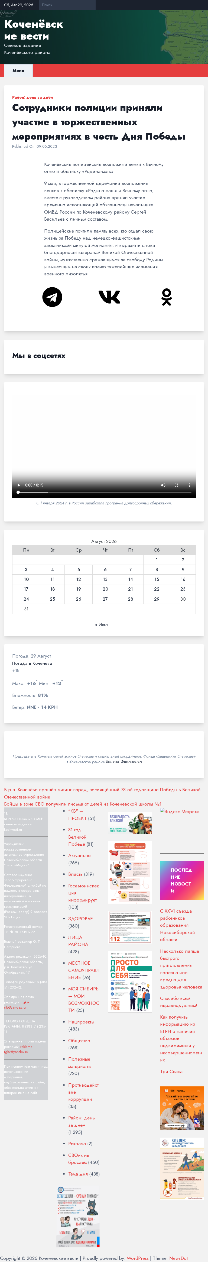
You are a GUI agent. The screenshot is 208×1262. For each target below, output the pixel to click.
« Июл (101, 624)
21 (130, 589)
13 (105, 579)
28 (130, 599)
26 (78, 599)
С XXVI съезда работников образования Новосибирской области (177, 925)
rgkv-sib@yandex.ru (16, 1005)
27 (105, 599)
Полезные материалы (79, 1062)
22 (157, 589)
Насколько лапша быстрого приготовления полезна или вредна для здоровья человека (181, 969)
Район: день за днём (32, 97)
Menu (18, 70)
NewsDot (178, 1258)
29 (157, 599)
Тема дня (78, 1173)
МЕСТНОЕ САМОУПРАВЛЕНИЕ (84, 970)
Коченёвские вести (33, 30)
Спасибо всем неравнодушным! (178, 1002)
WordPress (138, 1258)
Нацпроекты (81, 1021)
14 (130, 579)
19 (78, 589)
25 (52, 599)
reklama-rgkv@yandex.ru (18, 1049)
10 (26, 579)
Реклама (77, 1143)
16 (183, 579)
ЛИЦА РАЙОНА (78, 941)
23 (183, 589)
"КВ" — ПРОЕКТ (77, 814)
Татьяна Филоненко (124, 762)
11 (52, 579)
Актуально (79, 855)
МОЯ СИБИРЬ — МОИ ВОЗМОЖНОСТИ (83, 999)
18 (52, 589)
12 (78, 579)
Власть (75, 874)
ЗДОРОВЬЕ (80, 918)
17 (26, 589)
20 (105, 589)
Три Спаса (171, 1071)
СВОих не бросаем (78, 1159)
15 (156, 579)
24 (26, 599)
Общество (79, 1040)
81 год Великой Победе (77, 837)
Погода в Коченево (32, 663)
